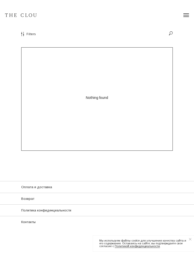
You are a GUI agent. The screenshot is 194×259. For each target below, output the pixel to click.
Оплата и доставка (36, 187)
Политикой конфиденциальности (137, 246)
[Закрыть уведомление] (190, 239)
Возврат (27, 199)
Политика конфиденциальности (46, 210)
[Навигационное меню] (186, 15)
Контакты (28, 222)
